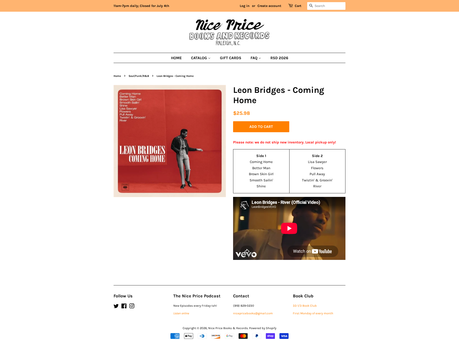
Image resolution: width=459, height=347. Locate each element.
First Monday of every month (313, 313)
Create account (269, 6)
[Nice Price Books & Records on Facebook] (124, 307)
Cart (298, 6)
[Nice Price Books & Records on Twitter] (116, 307)
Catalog (199, 58)
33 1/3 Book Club (305, 305)
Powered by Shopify (262, 328)
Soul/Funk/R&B (139, 76)
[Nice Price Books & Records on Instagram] (131, 307)
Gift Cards (230, 58)
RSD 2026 (279, 58)
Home (176, 58)
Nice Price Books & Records (228, 328)
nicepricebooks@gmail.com (253, 313)
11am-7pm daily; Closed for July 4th (141, 6)
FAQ (254, 58)
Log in (245, 6)
